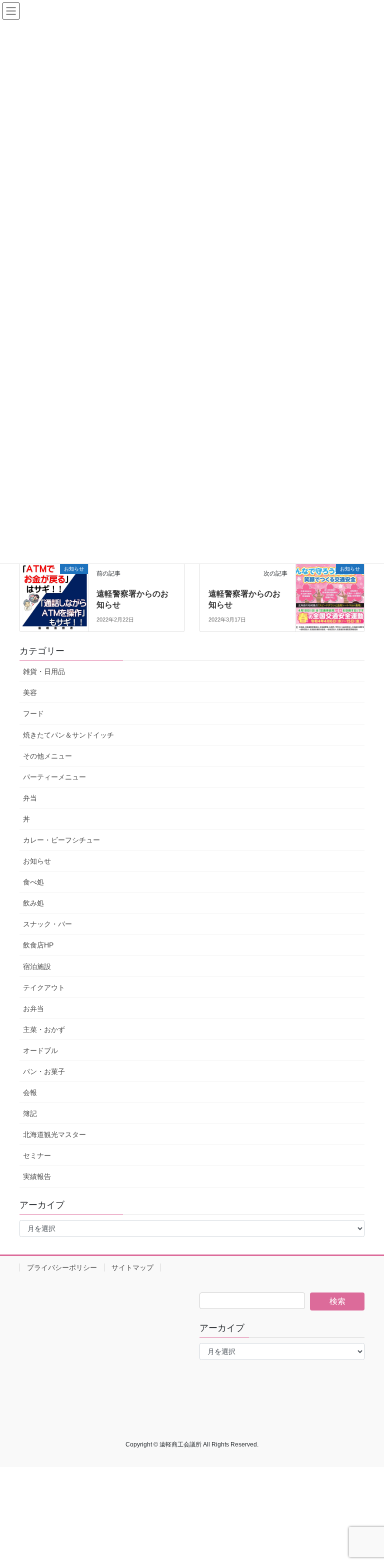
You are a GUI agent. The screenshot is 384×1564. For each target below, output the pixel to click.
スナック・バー (47, 924)
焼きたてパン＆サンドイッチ (68, 735)
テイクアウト (44, 988)
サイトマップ (133, 1268)
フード (33, 714)
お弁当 (33, 1008)
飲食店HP (38, 945)
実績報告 (37, 1176)
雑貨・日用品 (44, 672)
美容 (30, 692)
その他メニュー (47, 756)
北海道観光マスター (54, 1134)
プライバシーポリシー (62, 1268)
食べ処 (33, 882)
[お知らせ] (54, 597)
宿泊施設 (37, 966)
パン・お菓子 (44, 1072)
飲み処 (33, 903)
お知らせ (37, 861)
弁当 (30, 798)
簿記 (30, 1114)
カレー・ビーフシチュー (61, 840)
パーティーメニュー (54, 777)
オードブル (40, 1050)
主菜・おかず (44, 1030)
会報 (30, 1092)
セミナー (37, 1156)
